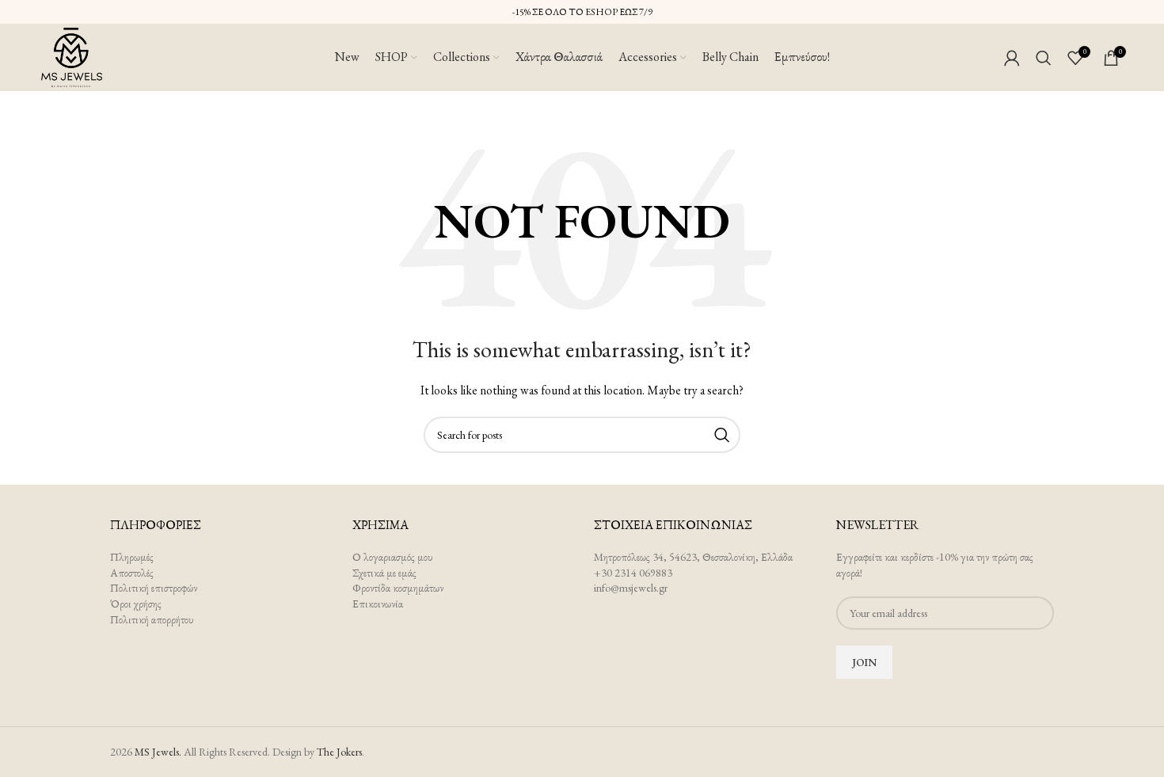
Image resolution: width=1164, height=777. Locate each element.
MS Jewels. (158, 752)
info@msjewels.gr (631, 588)
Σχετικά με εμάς (384, 573)
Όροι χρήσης (136, 603)
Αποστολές (132, 573)
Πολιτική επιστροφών (153, 588)
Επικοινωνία (377, 603)
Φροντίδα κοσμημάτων (397, 588)
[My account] (1012, 58)
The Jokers (339, 752)
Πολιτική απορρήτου (152, 619)
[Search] (1043, 58)
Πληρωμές (132, 557)
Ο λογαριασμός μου (392, 557)
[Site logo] (72, 55)
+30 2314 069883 (633, 573)
